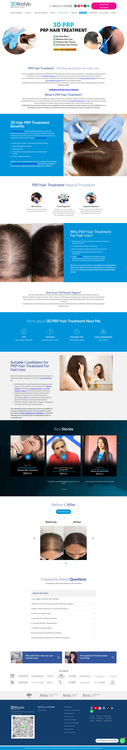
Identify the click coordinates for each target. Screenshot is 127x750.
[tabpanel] (28, 460)
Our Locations (104, 13)
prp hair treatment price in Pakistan (31, 413)
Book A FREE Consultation (103, 5)
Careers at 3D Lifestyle (71, 723)
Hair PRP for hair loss (17, 131)
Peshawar (99, 720)
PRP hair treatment (49, 76)
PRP (25, 397)
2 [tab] (62, 489)
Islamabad (99, 716)
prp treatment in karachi (53, 80)
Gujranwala (100, 718)
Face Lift (28, 13)
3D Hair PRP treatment (76, 101)
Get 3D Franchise (69, 732)
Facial (52, 13)
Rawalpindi (107, 716)
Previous (7, 443)
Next (118, 443)
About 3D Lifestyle (70, 719)
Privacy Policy (68, 729)
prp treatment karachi (35, 388)
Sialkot (92, 720)
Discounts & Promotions (72, 710)
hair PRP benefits (40, 138)
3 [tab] (64, 489)
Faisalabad (108, 718)
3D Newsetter (68, 713)
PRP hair (80, 256)
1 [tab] (61, 489)
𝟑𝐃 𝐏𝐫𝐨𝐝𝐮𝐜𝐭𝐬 (83, 13)
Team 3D (74, 13)
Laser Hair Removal (40, 13)
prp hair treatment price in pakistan (24, 163)
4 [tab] (65, 489)
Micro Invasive (62, 13)
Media (113, 13)
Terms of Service (69, 726)
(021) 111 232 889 (62, 5)
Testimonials (93, 13)
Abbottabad (107, 720)
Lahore (92, 716)
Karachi (92, 718)
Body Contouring (16, 13)
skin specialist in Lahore (87, 78)
